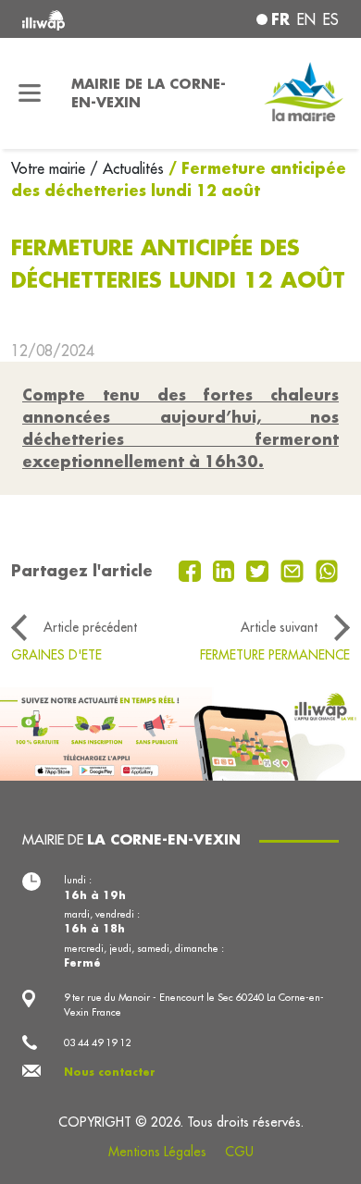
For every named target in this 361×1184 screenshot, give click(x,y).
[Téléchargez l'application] (180, 732)
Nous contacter (110, 1072)
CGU (239, 1151)
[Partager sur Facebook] (192, 569)
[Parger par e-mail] (294, 569)
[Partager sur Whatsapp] (327, 569)
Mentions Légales (157, 1151)
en (306, 19)
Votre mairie (50, 168)
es (331, 19)
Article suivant (279, 627)
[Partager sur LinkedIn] (226, 569)
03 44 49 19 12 (97, 1042)
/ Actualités (127, 168)
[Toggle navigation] (30, 93)
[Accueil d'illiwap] (82, 19)
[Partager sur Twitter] (260, 569)
